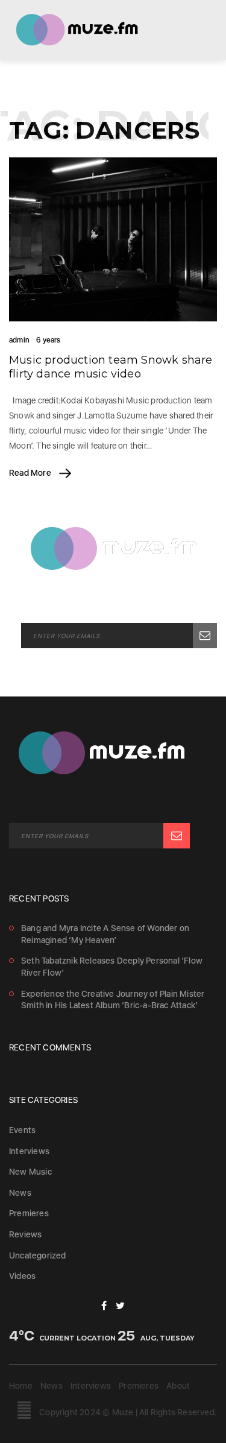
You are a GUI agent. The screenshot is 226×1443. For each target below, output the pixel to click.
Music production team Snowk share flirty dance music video (111, 366)
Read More (31, 473)
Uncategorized (37, 1255)
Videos (22, 1276)
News (20, 1193)
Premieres (29, 1213)
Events (22, 1130)
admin (19, 340)
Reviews (25, 1234)
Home (21, 1386)
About (178, 1386)
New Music (30, 1171)
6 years (48, 340)
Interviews (29, 1151)
